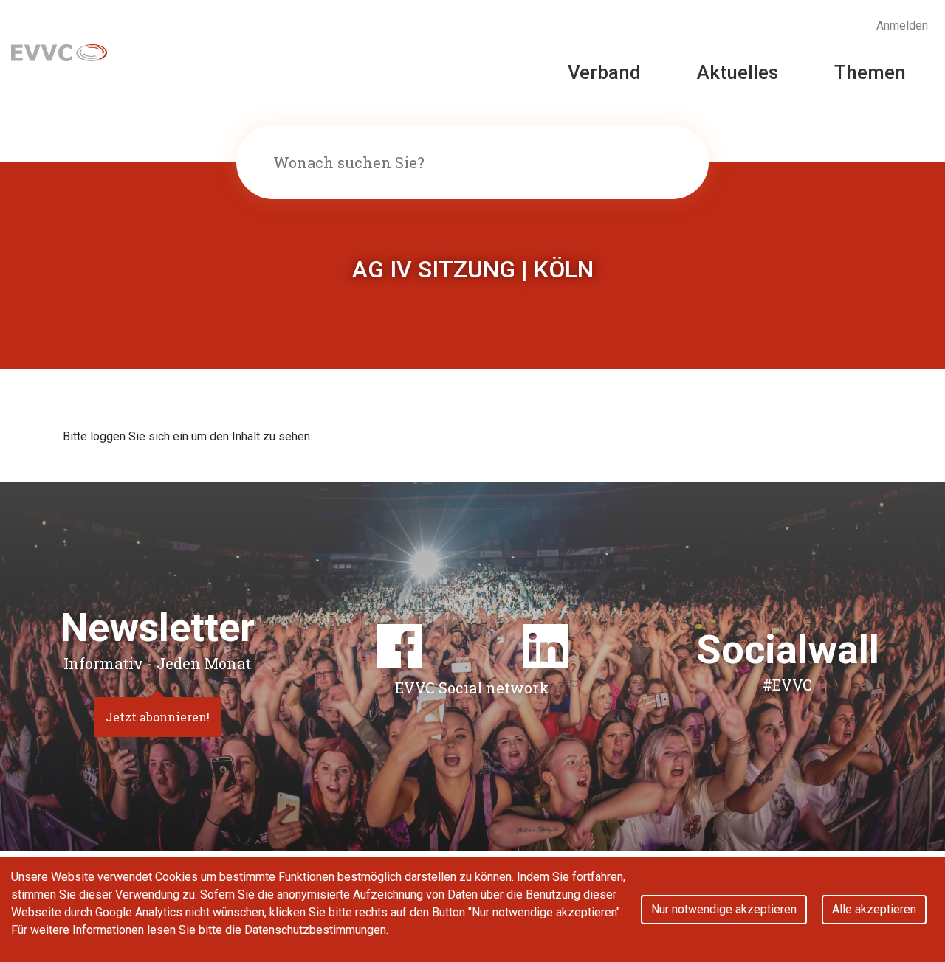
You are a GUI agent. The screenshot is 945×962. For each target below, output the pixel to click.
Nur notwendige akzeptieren (724, 909)
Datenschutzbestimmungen (315, 930)
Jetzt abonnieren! (158, 716)
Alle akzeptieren (874, 909)
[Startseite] (59, 51)
